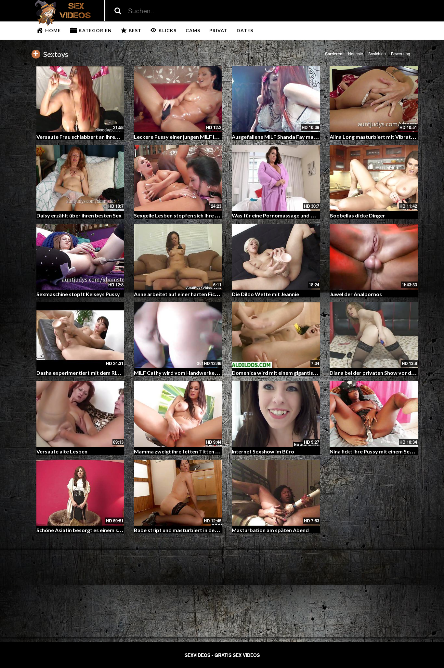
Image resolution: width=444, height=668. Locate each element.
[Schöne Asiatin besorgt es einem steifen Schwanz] (80, 493)
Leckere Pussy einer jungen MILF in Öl (179, 137)
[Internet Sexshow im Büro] (276, 414)
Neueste (355, 53)
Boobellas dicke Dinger (357, 215)
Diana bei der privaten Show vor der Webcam (384, 373)
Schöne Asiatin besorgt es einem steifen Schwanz (95, 530)
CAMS (193, 30)
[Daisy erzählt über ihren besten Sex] (80, 178)
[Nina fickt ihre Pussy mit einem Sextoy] (374, 414)
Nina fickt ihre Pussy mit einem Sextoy (375, 451)
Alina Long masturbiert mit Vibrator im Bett (382, 137)
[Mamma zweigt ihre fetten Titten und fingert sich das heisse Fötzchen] (178, 414)
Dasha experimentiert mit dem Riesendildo (88, 373)
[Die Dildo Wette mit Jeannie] (276, 257)
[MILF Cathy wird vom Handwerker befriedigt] (178, 335)
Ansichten (377, 53)
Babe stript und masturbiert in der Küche (183, 530)
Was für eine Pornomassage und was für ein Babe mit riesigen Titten (314, 215)
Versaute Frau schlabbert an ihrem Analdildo (90, 137)
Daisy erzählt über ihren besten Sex (79, 215)
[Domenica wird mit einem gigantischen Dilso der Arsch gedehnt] (276, 335)
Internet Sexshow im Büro (263, 451)
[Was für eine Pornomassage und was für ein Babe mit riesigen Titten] (276, 178)
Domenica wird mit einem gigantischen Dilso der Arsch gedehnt (307, 373)
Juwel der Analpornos (356, 294)
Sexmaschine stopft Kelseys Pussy (78, 294)
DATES (245, 30)
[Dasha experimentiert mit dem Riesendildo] (80, 335)
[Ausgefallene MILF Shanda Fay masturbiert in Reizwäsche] (276, 99)
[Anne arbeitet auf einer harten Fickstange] (178, 257)
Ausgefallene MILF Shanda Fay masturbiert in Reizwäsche (301, 137)
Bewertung (400, 53)
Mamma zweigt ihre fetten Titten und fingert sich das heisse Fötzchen (217, 451)
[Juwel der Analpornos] (374, 257)
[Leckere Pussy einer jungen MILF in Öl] (178, 99)
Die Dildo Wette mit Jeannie (265, 294)
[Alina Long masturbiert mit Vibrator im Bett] (374, 99)
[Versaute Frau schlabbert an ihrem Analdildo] (80, 99)
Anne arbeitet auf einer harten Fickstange (184, 294)
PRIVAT (218, 30)
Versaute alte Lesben (61, 451)
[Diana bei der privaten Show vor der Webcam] (374, 335)
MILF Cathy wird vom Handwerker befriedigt (188, 373)
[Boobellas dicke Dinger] (374, 178)
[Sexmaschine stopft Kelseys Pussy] (80, 257)
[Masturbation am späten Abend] (276, 493)
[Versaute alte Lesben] (80, 414)
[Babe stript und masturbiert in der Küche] (178, 493)
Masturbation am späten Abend (270, 530)
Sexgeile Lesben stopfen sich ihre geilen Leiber (190, 215)
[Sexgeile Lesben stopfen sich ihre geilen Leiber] (178, 178)
